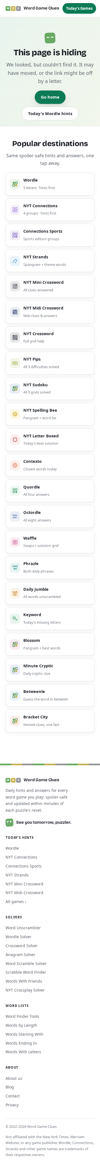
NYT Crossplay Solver (25, 990)
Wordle (12, 848)
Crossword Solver (22, 945)
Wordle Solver (18, 936)
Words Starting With (24, 1034)
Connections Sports (24, 866)
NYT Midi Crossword (24, 892)
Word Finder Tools (22, 1016)
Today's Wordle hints (50, 113)
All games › (16, 901)
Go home (50, 97)
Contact (13, 1096)
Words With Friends (24, 981)
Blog (10, 1087)
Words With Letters (23, 1051)
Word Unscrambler (23, 927)
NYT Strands (17, 875)
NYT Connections (21, 857)
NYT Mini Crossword (24, 884)
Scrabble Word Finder (26, 972)
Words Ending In (21, 1043)
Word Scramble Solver (26, 963)
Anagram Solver (20, 954)
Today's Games (79, 8)
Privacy (12, 1104)
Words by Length (21, 1025)
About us (14, 1078)
